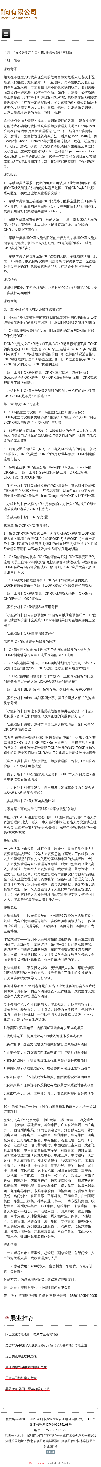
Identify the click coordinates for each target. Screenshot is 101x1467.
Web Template (37, 1463)
